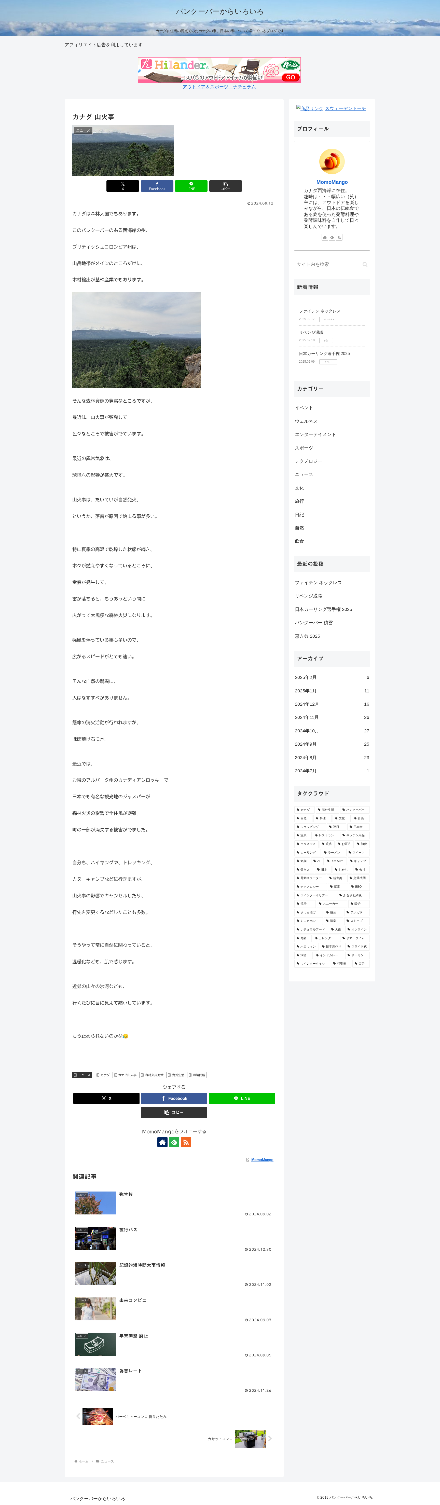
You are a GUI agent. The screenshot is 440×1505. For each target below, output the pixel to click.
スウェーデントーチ (345, 108)
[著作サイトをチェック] (162, 1142)
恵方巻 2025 (307, 636)
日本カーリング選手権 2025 (324, 353)
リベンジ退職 (311, 332)
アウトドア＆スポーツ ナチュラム (219, 86)
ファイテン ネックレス (320, 311)
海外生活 (178, 1074)
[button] (225, 186)
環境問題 (199, 1074)
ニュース (84, 1074)
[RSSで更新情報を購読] (186, 1142)
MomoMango (332, 182)
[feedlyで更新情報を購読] (174, 1142)
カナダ (105, 1074)
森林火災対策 (154, 1074)
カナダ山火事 (127, 1074)
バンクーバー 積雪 (314, 622)
